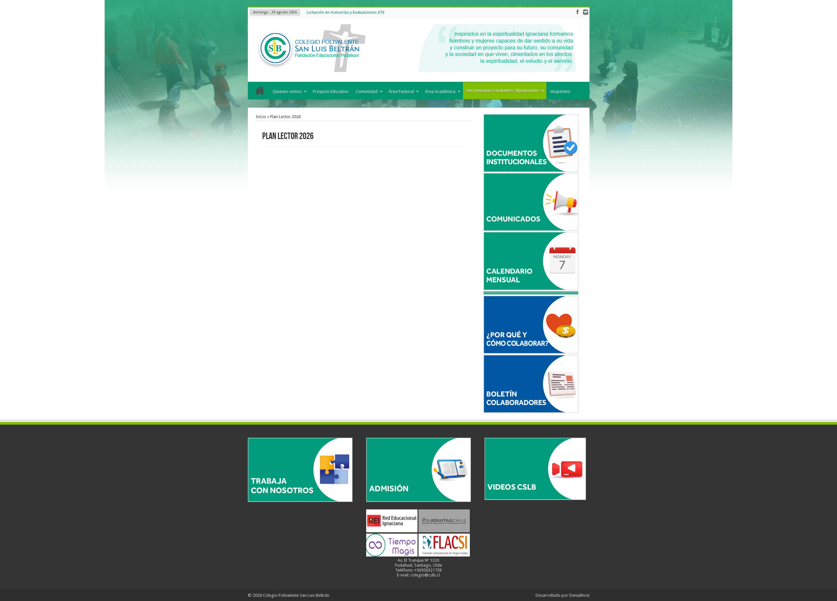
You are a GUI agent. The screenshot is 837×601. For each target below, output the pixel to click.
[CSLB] (415, 67)
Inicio (260, 91)
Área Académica (440, 91)
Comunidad (367, 91)
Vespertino (560, 91)
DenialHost (579, 595)
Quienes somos (287, 91)
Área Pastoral (401, 91)
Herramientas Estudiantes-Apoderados (502, 90)
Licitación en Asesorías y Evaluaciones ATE (345, 12)
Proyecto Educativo (331, 91)
